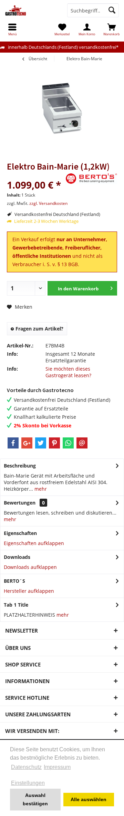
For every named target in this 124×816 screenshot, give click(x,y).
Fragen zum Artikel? (38, 328)
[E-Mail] (81, 442)
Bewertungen (19, 502)
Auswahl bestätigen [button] (35, 799)
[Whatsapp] (68, 442)
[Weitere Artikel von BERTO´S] (91, 178)
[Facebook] (13, 442)
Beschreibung (20, 465)
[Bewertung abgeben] (35, 175)
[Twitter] (40, 442)
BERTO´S (14, 581)
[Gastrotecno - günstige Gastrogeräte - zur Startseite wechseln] (31, 10)
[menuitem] (111, 29)
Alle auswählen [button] (88, 799)
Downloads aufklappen (30, 567)
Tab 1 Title (16, 604)
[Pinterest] (54, 442)
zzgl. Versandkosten (48, 203)
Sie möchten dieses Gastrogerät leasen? (68, 372)
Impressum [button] (57, 767)
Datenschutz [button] (26, 767)
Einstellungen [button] (28, 783)
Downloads (17, 557)
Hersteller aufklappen (29, 591)
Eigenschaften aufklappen (34, 543)
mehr (40, 489)
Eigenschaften (20, 533)
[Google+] (26, 442)
